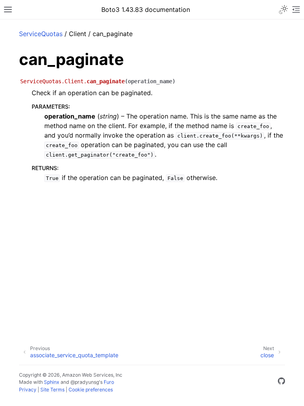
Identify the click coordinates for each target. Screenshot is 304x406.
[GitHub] (281, 382)
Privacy (27, 390)
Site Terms (52, 390)
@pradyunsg (84, 382)
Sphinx (51, 382)
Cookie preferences (90, 390)
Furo (109, 382)
